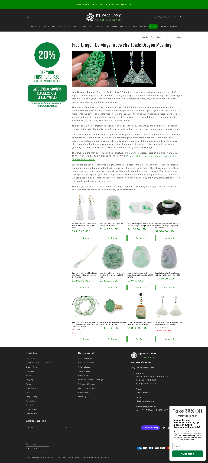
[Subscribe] (66, 427)
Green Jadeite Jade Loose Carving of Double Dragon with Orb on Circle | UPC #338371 (140, 275)
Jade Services (83, 375)
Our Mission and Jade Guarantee (39, 363)
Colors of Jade (84, 367)
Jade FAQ (82, 397)
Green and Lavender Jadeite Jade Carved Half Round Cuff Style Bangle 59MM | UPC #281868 (167, 226)
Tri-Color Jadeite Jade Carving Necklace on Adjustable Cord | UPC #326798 (140, 323)
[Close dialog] (202, 409)
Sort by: (145, 37)
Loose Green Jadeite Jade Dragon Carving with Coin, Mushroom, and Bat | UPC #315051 (112, 275)
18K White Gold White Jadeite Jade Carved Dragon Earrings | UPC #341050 (168, 323)
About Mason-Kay (85, 358)
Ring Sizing (30, 401)
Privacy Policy (31, 409)
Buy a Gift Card (32, 388)
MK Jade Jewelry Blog (87, 388)
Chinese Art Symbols (86, 384)
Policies (29, 375)
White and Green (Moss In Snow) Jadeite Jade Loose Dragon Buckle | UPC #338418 (140, 225)
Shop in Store (31, 367)
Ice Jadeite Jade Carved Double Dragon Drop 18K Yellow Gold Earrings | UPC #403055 (84, 226)
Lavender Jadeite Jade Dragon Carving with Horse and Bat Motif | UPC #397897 (168, 274)
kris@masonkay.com (145, 401)
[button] (28, 17)
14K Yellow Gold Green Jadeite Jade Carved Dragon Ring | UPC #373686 (113, 323)
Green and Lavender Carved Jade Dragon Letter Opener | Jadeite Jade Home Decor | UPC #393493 (85, 275)
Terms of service (74, 457)
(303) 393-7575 (143, 392)
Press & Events (84, 392)
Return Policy (31, 405)
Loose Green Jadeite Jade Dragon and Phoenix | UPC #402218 (111, 225)
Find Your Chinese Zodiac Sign (90, 380)
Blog (27, 392)
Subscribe (187, 453)
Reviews (29, 384)
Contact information (102, 457)
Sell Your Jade (84, 371)
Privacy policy (61, 457)
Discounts (30, 371)
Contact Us (30, 358)
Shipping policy (87, 457)
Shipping (29, 380)
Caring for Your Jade (86, 363)
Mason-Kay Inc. (37, 457)
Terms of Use (31, 413)
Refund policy (49, 457)
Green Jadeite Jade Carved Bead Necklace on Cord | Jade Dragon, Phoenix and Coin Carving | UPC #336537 (85, 324)
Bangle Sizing (31, 397)
